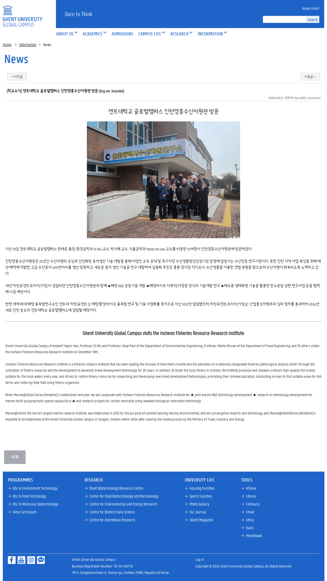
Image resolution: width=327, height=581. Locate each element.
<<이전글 (17, 76)
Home (7, 44)
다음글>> (310, 76)
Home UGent (310, 8)
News (16, 58)
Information (27, 44)
